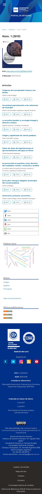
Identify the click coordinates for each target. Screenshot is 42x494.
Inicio (4, 29)
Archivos (12, 29)
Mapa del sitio (21, 471)
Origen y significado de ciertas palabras (19, 135)
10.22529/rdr (23, 373)
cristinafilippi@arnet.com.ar (28, 454)
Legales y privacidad (21, 467)
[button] (21, 211)
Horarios (21, 476)
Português (7, 289)
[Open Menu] (4, 4)
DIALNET (21, 403)
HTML (17, 99)
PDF (7, 99)
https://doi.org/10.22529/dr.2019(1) (19, 71)
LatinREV (21, 406)
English (6, 282)
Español (6, 286)
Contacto (21, 480)
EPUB (28, 99)
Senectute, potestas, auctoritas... (16, 196)
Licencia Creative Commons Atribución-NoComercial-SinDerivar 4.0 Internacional (21, 430)
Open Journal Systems (12, 298)
